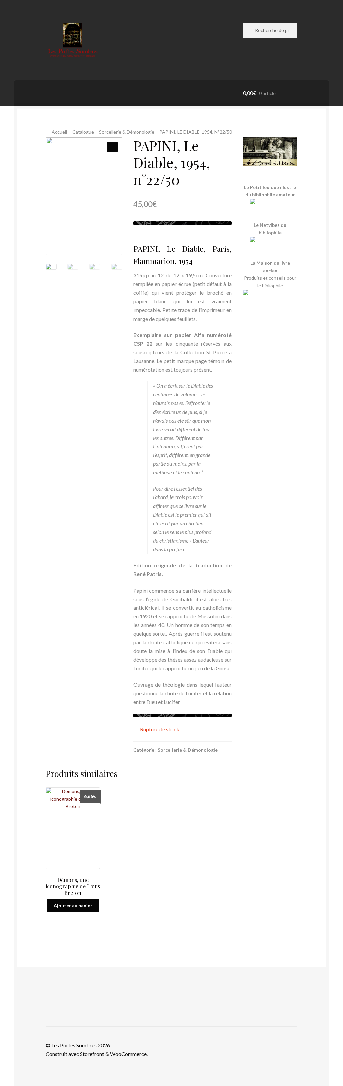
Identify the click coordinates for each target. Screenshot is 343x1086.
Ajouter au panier (73, 905)
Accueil (59, 132)
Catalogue (83, 132)
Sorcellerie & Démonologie (126, 132)
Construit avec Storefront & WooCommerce (96, 1054)
